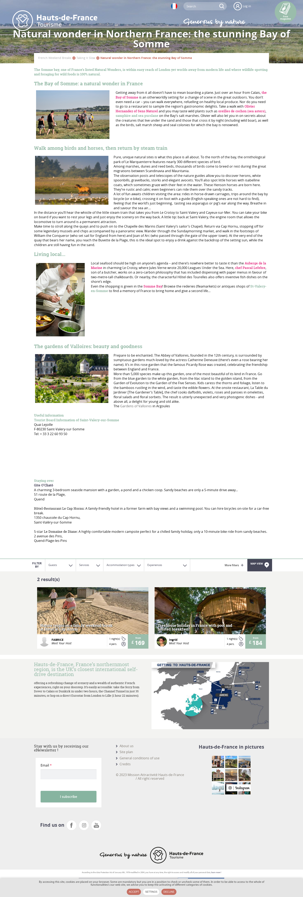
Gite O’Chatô (43, 485)
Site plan (126, 752)
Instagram (84, 825)
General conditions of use (140, 758)
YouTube (96, 825)
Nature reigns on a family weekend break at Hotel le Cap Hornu (76, 627)
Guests (52, 565)
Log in (247, 6)
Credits (125, 764)
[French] (174, 6)
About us (127, 746)
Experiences (154, 565)
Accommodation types (120, 565)
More (93, 618)
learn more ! (216, 872)
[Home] (54, 20)
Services (84, 565)
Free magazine (285, 17)
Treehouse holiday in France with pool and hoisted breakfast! (195, 627)
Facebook (71, 825)
